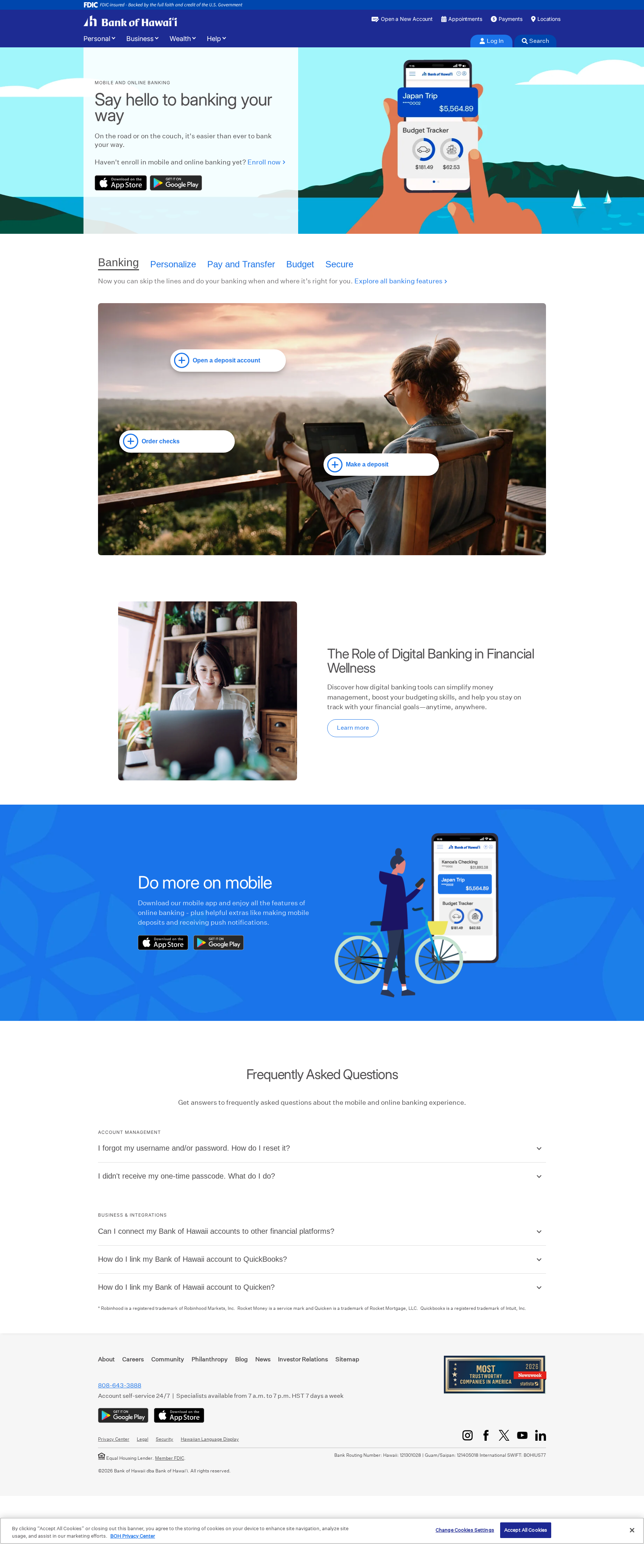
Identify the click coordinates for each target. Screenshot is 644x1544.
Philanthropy (210, 1359)
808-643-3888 (119, 1385)
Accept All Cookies (525, 1530)
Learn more (353, 727)
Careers (133, 1359)
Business (140, 39)
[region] (322, 1531)
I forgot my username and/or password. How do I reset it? (194, 1148)
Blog (241, 1359)
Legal (142, 1439)
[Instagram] (467, 1435)
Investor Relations (303, 1359)
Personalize (173, 264)
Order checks (161, 441)
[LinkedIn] (540, 1435)
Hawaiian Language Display (210, 1439)
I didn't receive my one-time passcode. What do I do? (186, 1176)
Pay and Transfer (241, 264)
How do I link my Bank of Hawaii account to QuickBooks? (192, 1259)
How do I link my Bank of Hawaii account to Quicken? (186, 1287)
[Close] (632, 1530)
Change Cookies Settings (465, 1530)
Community (167, 1359)
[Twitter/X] (504, 1435)
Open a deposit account (226, 360)
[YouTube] (522, 1435)
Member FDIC (169, 1458)
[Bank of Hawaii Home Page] (130, 20)
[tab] (491, 41)
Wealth (180, 39)
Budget (300, 264)
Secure (339, 264)
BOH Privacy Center (132, 1536)
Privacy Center (113, 1439)
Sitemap (347, 1359)
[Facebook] (485, 1435)
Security (164, 1439)
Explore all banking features (398, 281)
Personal (96, 39)
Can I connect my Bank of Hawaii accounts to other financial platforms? (216, 1231)
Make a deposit (367, 464)
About (106, 1359)
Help (214, 39)
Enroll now (264, 162)
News (263, 1359)
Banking (118, 262)
